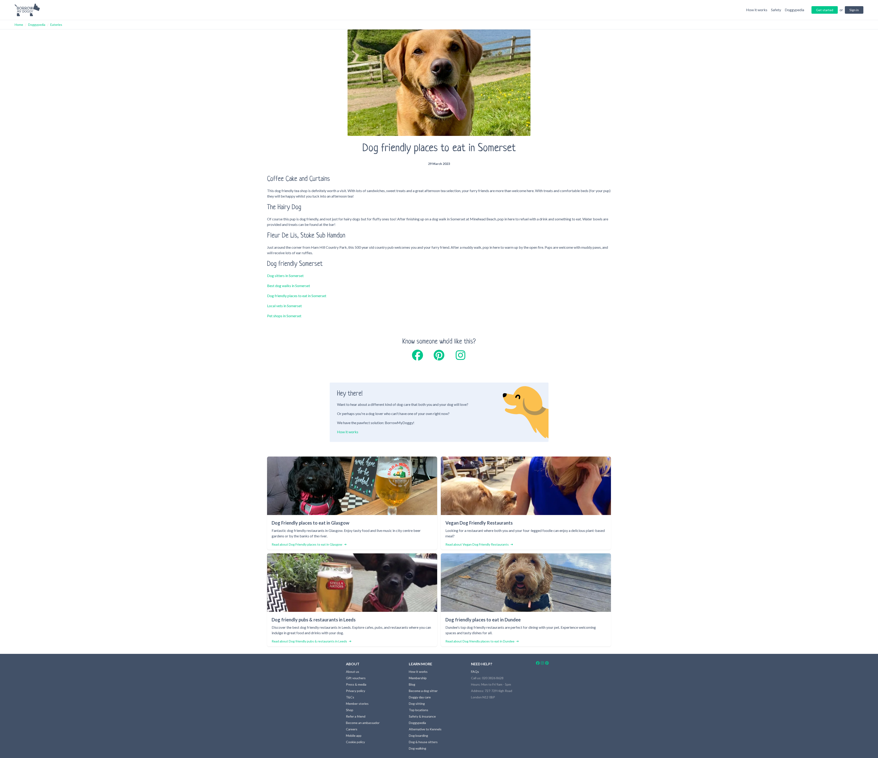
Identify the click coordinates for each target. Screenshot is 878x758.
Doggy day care (420, 697)
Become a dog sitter (423, 691)
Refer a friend (355, 716)
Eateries (56, 24)
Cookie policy (355, 742)
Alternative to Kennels (425, 729)
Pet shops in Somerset (284, 316)
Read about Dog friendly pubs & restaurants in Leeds (309, 641)
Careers (351, 729)
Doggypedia (36, 24)
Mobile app (353, 735)
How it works (347, 432)
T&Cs (350, 697)
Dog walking (417, 748)
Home (19, 24)
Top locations (418, 710)
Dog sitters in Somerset (285, 275)
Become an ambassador (363, 723)
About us (352, 671)
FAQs (475, 671)
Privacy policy (355, 691)
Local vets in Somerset (284, 306)
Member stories (357, 703)
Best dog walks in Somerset (288, 285)
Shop (349, 710)
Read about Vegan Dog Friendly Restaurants (477, 544)
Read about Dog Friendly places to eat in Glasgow (307, 544)
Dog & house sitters (423, 742)
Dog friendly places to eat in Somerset (296, 295)
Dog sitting (417, 703)
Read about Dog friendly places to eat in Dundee (479, 641)
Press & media (356, 684)
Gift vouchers (356, 678)
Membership (418, 678)
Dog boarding (418, 735)
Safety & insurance (422, 716)
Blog (412, 684)
